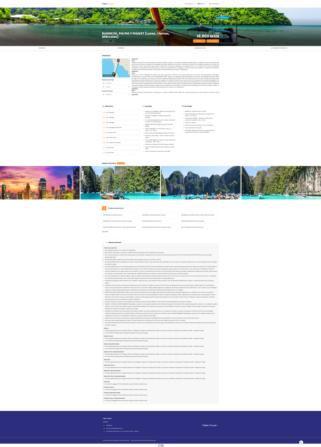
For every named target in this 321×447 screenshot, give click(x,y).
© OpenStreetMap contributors (109, 59)
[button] (1, 48)
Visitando (42, 48)
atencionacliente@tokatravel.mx (114, 428)
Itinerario (121, 48)
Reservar (199, 41)
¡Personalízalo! (213, 41)
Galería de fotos (200, 48)
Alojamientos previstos (279, 48)
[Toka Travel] (209, 425)
